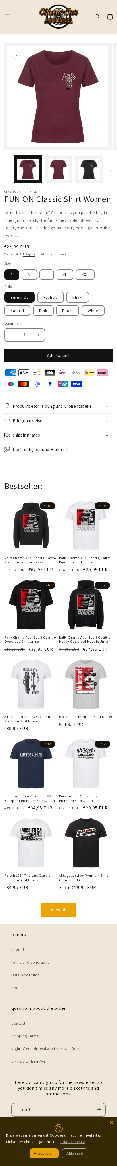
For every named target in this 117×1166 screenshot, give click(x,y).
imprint (17, 949)
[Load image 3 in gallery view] (89, 169)
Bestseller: (23, 486)
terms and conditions (30, 962)
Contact (18, 1023)
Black (67, 310)
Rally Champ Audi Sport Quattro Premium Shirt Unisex (85, 560)
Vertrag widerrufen (28, 1061)
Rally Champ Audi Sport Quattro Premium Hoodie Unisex (30, 560)
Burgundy (19, 297)
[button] (7, 17)
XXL (85, 274)
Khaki (77, 297)
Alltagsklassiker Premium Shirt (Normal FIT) (83, 877)
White (93, 310)
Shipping (29, 254)
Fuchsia (50, 297)
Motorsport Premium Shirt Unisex (86, 717)
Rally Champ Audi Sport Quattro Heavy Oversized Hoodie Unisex (85, 639)
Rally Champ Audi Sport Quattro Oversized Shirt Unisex (30, 639)
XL (65, 274)
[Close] (112, 1122)
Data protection (25, 975)
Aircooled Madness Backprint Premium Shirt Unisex (27, 719)
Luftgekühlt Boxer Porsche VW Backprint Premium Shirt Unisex (30, 798)
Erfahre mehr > (72, 1141)
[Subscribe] (99, 1110)
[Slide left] (6, 170)
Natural (17, 310)
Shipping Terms (25, 1036)
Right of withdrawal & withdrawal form (45, 1048)
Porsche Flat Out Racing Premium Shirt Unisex (78, 798)
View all (58, 909)
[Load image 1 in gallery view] (28, 169)
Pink (43, 310)
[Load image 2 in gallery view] (58, 169)
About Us (19, 987)
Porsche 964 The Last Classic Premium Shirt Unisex (27, 877)
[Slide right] (111, 170)
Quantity (11, 323)
